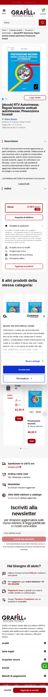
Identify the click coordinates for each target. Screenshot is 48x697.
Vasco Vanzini (11, 119)
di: (3, 119)
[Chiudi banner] (44, 316)
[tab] (24, 142)
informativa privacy (37, 544)
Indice (7, 188)
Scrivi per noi (29, 2)
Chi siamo (17, 2)
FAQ (31, 573)
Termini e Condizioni (24, 599)
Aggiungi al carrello (29, 690)
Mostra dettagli (33, 361)
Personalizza (23, 378)
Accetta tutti (24, 369)
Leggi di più (24, 184)
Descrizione (11, 141)
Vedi (19, 419)
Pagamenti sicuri (15, 590)
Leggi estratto (35, 98)
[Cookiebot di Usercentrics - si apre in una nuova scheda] (28, 316)
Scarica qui (13, 498)
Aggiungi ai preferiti (24, 266)
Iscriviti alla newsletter (24, 539)
